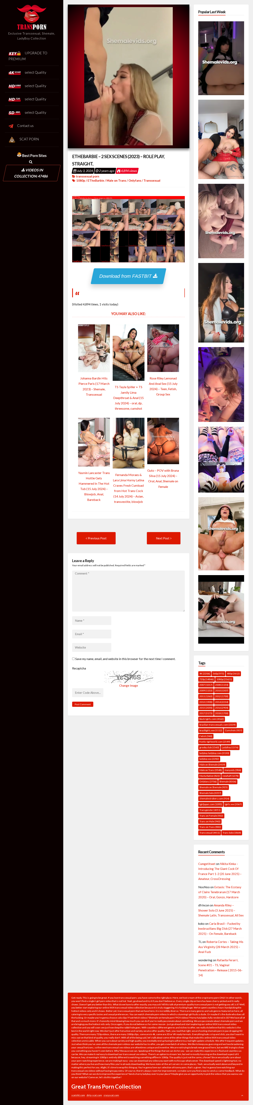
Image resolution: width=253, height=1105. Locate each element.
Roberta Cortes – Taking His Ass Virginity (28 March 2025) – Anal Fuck (220, 947)
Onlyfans (134, 180)
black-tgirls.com (211, 718)
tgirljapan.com (210, 804)
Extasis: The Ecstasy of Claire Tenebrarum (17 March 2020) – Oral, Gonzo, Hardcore (219, 892)
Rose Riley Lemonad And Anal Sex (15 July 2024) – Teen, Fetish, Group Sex (163, 386)
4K (204, 673)
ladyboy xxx (209, 758)
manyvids (233, 770)
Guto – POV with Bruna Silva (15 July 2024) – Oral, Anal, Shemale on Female (163, 478)
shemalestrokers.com (214, 798)
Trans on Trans (210, 826)
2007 (205, 684)
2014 (221, 701)
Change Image (128, 685)
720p (206, 679)
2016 (221, 707)
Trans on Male (209, 821)
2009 (205, 690)
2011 (205, 696)
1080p (80, 180)
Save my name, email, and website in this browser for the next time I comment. (125, 659)
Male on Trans (116, 180)
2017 (205, 713)
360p (218, 673)
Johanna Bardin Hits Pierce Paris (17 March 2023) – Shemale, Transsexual (94, 386)
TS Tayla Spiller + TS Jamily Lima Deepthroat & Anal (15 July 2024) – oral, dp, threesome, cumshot (128, 397)
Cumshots (233, 730)
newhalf (231, 775)
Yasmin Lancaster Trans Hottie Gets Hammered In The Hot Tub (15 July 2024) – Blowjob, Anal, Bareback (94, 486)
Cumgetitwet (206, 864)
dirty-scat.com (94, 1095)
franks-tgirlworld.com (214, 741)
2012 (221, 696)
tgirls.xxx (233, 804)
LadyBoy (230, 747)
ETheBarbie (96, 180)
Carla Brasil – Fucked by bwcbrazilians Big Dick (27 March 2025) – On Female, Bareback (220, 928)
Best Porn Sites (34, 155)
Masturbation (209, 775)
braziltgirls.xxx (210, 730)
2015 (205, 707)
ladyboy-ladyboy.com (214, 753)
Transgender (210, 809)
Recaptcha (79, 668)
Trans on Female (211, 815)
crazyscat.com (111, 1095)
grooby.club (209, 747)
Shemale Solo (210, 792)
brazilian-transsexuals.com (217, 724)
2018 (221, 713)
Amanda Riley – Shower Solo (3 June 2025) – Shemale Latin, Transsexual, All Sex (221, 910)
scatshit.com (78, 1095)
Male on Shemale (212, 764)
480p (233, 673)
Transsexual (151, 180)
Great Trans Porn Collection (106, 1086)
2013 (205, 701)
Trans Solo (232, 832)
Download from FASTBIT (126, 276)
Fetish (205, 736)
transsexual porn (87, 176)
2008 (221, 684)
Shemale (227, 781)
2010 (221, 690)
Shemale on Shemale (213, 787)
